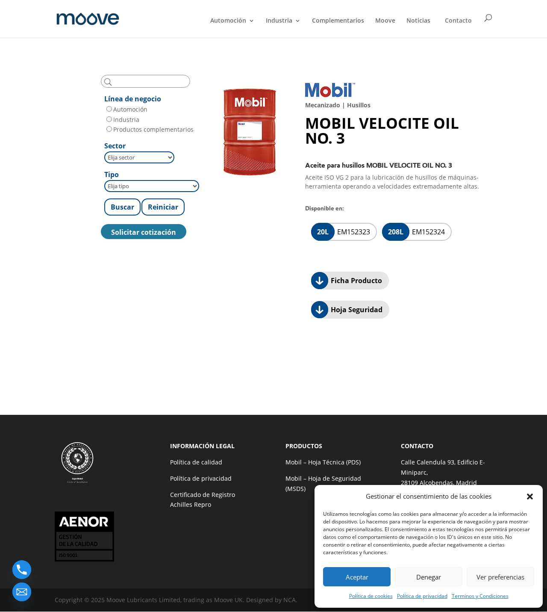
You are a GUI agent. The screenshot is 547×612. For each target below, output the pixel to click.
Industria (279, 21)
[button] (530, 496)
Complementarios (338, 21)
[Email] (21, 591)
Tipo (111, 174)
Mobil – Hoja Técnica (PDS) (323, 462)
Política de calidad (196, 462)
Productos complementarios (153, 129)
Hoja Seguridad (355, 309)
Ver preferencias (500, 577)
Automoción (228, 21)
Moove (385, 21)
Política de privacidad (422, 596)
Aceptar (357, 577)
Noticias (418, 21)
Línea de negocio (132, 98)
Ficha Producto (355, 280)
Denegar (428, 577)
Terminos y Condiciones (480, 596)
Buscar (122, 207)
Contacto (458, 20)
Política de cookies (371, 596)
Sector (115, 146)
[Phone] (21, 569)
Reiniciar (163, 207)
